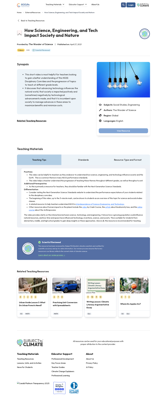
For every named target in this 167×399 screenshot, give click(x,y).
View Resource (123, 131)
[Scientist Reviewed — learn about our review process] (144, 33)
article (108, 207)
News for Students (25, 367)
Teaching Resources (25, 359)
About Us (90, 359)
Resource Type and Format (128, 159)
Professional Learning (60, 375)
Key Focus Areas (58, 363)
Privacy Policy (92, 363)
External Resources (32, 12)
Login (131, 5)
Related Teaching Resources (31, 120)
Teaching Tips (39, 159)
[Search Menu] (123, 4)
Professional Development (62, 359)
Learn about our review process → (51, 255)
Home (19, 12)
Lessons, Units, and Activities (29, 363)
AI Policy (89, 367)
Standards (83, 159)
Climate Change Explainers (62, 371)
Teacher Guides (58, 367)
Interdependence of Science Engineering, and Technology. (100, 204)
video (84, 207)
